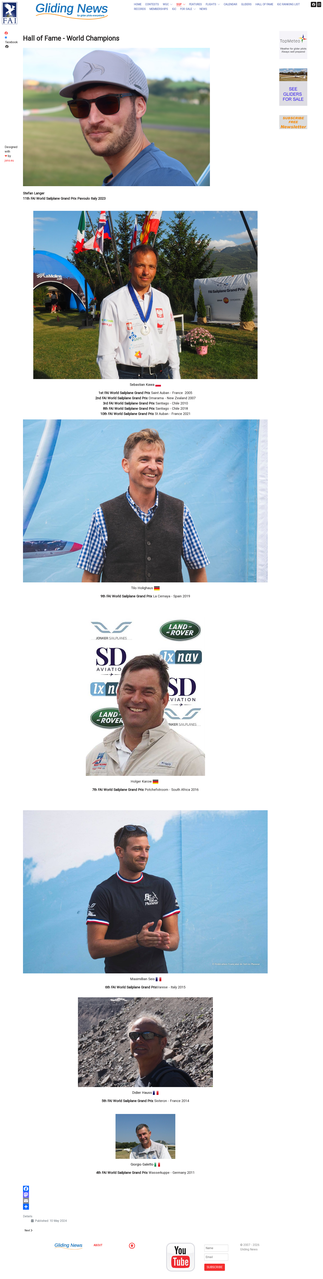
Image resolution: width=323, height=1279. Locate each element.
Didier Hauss (142, 1093)
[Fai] (9, 13)
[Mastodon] (145, 1195)
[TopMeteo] (293, 45)
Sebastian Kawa (142, 385)
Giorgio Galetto (142, 1164)
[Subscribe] (293, 122)
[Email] (145, 1201)
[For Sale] (293, 87)
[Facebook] (145, 1189)
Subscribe (214, 1267)
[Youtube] (180, 1257)
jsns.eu (9, 160)
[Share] (145, 1207)
